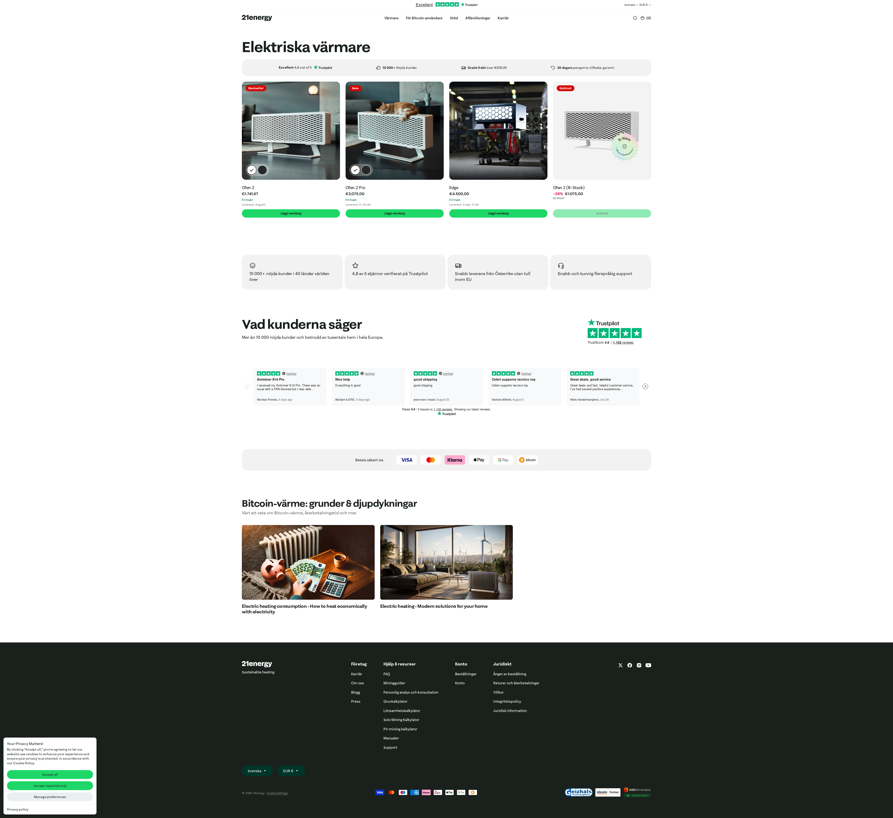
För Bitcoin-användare (424, 18)
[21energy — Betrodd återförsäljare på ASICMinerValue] (637, 792)
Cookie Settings (277, 793)
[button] (645, 18)
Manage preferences (50, 797)
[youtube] (647, 665)
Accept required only (50, 786)
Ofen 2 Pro (355, 187)
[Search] (635, 18)
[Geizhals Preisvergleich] (579, 792)
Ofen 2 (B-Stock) (568, 187)
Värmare (391, 18)
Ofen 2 (248, 187)
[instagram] (639, 665)
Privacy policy (17, 809)
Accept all (50, 774)
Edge (453, 187)
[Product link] (291, 131)
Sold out (602, 213)
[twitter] (620, 665)
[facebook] (629, 665)
